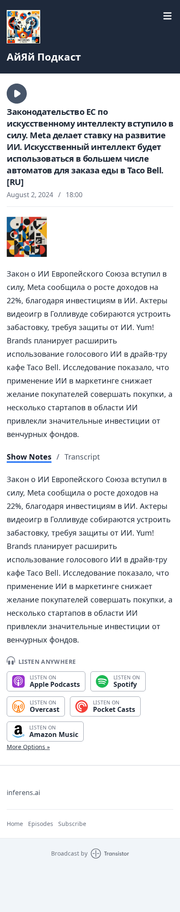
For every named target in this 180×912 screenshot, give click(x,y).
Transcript (82, 457)
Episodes (40, 824)
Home (15, 824)
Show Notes (29, 457)
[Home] (90, 26)
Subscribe (72, 824)
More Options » (28, 747)
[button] (17, 94)
